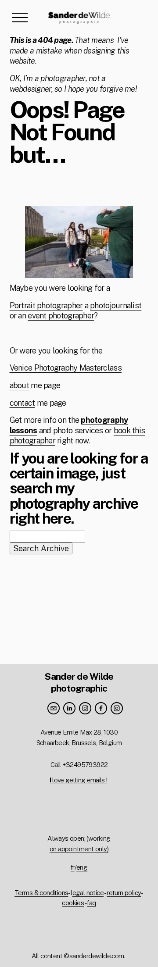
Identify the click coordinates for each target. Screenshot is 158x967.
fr (73, 867)
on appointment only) (79, 849)
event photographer (61, 315)
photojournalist (115, 305)
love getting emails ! (78, 780)
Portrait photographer (46, 305)
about (19, 385)
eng (81, 867)
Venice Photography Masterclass (66, 367)
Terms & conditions (41, 892)
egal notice (88, 892)
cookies (73, 902)
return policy (124, 892)
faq (91, 902)
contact (22, 402)
